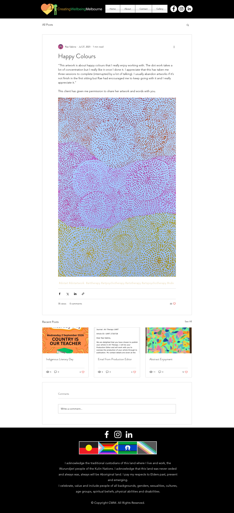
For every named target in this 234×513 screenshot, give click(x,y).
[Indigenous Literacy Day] (65, 340)
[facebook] (106, 434)
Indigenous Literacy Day (59, 359)
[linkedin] (129, 434)
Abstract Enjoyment (160, 359)
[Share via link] (83, 293)
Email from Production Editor (115, 359)
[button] (187, 25)
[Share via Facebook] (59, 293)
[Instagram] (181, 8)
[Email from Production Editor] (117, 340)
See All (188, 321)
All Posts (47, 24)
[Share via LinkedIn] (75, 293)
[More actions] (174, 47)
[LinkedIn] (189, 8)
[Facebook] (173, 8)
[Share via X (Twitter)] (67, 293)
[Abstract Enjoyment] (169, 340)
